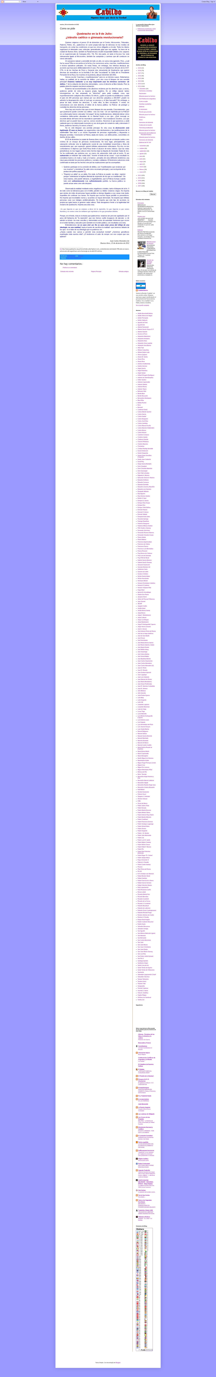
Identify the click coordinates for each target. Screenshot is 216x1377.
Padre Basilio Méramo (144, 817)
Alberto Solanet (142, 332)
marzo (142, 167)
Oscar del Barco (142, 803)
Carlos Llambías (143, 423)
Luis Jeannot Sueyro (144, 727)
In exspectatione (143, 1099)
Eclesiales (141, 203)
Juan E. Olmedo (142, 670)
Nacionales (142, 93)
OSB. (139, 801)
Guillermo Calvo (142, 569)
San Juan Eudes (143, 949)
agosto (142, 153)
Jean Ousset (141, 601)
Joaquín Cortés (142, 606)
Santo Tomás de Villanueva (146, 970)
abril (141, 164)
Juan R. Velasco (142, 688)
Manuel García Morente (145, 736)
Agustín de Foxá (142, 322)
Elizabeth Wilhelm (143, 491)
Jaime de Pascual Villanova (146, 599)
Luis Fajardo (141, 722)
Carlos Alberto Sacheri (144, 412)
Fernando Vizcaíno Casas (145, 535)
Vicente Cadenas (143, 988)
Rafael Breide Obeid (144, 876)
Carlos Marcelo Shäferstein (146, 428)
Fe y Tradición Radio (144, 1096)
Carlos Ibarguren (143, 419)
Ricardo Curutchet (143, 899)
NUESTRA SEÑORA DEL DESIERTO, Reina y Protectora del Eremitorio (146, 1091)
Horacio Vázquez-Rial (144, 587)
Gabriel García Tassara (145, 562)
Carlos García (142, 414)
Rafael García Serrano (144, 883)
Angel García (142, 368)
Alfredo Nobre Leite (144, 352)
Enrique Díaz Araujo (144, 503)
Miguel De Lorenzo (143, 767)
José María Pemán (143, 647)
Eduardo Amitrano (143, 480)
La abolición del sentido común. (146, 1192)
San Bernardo (142, 938)
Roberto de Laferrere (144, 908)
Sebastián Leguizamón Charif (147, 974)
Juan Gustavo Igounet (144, 672)
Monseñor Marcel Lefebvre (146, 780)
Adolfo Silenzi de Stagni (145, 315)
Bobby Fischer (142, 403)
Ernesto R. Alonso (143, 512)
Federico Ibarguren (143, 523)
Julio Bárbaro (142, 691)
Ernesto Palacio (142, 510)
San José (140, 942)
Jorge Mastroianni (143, 622)
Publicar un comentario (70, 267)
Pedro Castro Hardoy (144, 864)
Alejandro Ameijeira (144, 338)
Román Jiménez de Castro (146, 915)
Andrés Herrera (142, 366)
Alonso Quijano (142, 354)
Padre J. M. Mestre (143, 833)
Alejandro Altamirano (144, 336)
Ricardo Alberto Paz (144, 894)
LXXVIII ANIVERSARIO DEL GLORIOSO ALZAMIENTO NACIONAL (146, 1145)
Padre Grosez (142, 828)
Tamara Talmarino (143, 979)
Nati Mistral (141, 789)
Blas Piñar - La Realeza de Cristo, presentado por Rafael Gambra (146, 1122)
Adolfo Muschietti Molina (145, 313)
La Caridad (141, 1061)
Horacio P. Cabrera (143, 585)
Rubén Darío (141, 924)
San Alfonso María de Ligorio (146, 933)
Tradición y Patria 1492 (145, 1210)
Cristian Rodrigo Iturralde (145, 448)
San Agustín (141, 931)
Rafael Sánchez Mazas (145, 885)
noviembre (143, 146)
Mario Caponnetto (143, 753)
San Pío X (141, 958)
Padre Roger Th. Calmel (145, 855)
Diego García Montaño (144, 464)
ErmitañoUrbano (143, 1088)
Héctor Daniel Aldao (144, 576)
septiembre (143, 151)
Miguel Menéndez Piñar (145, 769)
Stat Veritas (142, 1190)
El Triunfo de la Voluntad (145, 1076)
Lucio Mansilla (142, 714)
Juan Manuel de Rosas (145, 679)
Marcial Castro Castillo (144, 745)
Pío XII (140, 871)
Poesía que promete (145, 112)
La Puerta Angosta (144, 1107)
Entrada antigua (124, 271)
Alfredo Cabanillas (143, 350)
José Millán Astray (143, 649)
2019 (139, 68)
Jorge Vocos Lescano (144, 626)
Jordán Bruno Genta (144, 610)
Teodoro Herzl (142, 981)
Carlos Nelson (142, 432)
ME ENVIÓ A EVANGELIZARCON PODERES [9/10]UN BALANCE (146, 1205)
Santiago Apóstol (143, 961)
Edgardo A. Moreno (143, 475)
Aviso (141, 120)
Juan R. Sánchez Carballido (146, 686)
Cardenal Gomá (142, 409)
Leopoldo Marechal (144, 707)
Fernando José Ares (144, 530)
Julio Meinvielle (143, 1104)
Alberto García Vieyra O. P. (146, 329)
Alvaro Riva (141, 359)
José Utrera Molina (143, 654)
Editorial (141, 106)
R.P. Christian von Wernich (146, 874)
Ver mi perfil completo (142, 305)
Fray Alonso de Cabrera (145, 553)
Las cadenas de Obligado (146, 1114)
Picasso (140, 867)
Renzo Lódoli (142, 892)
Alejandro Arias (142, 341)
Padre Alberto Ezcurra (144, 810)
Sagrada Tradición (144, 1170)
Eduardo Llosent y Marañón (146, 487)
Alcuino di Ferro (142, 334)
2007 (139, 186)
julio (141, 156)
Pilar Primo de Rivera (144, 869)
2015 (139, 78)
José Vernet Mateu (143, 656)
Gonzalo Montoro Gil (144, 567)
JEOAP (140, 603)
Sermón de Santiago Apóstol (150, 261)
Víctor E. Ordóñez (143, 993)
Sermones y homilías (145, 91)
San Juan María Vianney (145, 951)
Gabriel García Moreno (145, 560)
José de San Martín (143, 636)
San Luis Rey (142, 954)
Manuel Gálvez (142, 733)
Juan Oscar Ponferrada (145, 684)
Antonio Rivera (142, 386)
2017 (139, 73)
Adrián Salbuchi (142, 320)
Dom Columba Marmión (145, 468)
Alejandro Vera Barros (144, 345)
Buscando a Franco (144, 1043)
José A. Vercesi (142, 629)
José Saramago (142, 652)
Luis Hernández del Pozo (145, 724)
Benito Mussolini (143, 396)
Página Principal (96, 271)
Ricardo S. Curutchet (144, 903)
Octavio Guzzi (142, 794)
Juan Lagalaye (142, 675)
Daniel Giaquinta (143, 453)
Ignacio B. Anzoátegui (144, 592)
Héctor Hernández (143, 578)
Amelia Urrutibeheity (144, 364)
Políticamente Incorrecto (146, 1150)
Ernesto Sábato (142, 514)
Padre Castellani (143, 819)
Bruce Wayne (142, 1054)
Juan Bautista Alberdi (144, 659)
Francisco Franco (143, 546)
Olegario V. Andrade (144, 796)
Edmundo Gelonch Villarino (146, 478)
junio (141, 159)
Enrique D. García (143, 500)
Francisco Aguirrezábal (145, 542)
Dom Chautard (142, 466)
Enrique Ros (141, 505)
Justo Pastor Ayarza (144, 695)
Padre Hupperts (142, 831)
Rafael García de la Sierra (145, 880)
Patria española (143, 1142)
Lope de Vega (142, 709)
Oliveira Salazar (142, 799)
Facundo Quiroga (143, 519)
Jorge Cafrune (142, 617)
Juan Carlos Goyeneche (145, 661)
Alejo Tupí (141, 347)
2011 (139, 175)
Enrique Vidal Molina (144, 507)
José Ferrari (141, 638)
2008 (139, 183)
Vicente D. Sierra (143, 990)
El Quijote (141, 1069)
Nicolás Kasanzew (143, 792)
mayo (141, 161)
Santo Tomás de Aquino (145, 967)
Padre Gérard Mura (143, 826)
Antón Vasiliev (142, 380)
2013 (139, 84)
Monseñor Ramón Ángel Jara (147, 785)
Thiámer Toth (142, 983)
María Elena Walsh (143, 751)
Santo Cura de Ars (143, 965)
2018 (139, 70)
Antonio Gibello (142, 384)
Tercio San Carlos (144, 1195)
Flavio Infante (142, 537)
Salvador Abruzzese (144, 926)
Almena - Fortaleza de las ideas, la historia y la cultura (146, 1036)
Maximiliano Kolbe (143, 760)
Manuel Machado (143, 738)
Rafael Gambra (142, 878)
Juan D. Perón (142, 668)
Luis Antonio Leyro (143, 720)
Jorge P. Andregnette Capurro (147, 624)
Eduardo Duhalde (143, 484)
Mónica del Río (142, 772)
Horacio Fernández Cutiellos (146, 583)
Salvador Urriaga (143, 929)
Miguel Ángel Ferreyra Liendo (147, 763)
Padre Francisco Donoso (145, 822)
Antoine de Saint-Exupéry (145, 377)
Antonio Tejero (142, 389)
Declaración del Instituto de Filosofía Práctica (147, 133)
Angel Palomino (142, 370)
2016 (139, 76)
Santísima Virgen (143, 963)
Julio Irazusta (142, 693)
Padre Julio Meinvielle (144, 835)
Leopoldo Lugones (143, 704)
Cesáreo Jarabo (142, 437)
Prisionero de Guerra (144, 1039)
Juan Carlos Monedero (145, 663)
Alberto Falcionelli (143, 327)
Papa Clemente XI (143, 860)
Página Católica (143, 1159)
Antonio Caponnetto (144, 382)
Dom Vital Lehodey (143, 473)
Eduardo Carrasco (143, 482)
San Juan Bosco (143, 945)
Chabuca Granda (143, 439)
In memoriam (143, 109)
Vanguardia (141, 986)
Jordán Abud (141, 608)
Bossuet (140, 407)
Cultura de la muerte (145, 125)
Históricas (142, 117)
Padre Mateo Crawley (144, 842)
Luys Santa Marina (143, 729)
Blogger (118, 1362)
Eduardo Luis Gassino (144, 489)
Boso (139, 405)
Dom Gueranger (142, 471)
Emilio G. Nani (142, 498)
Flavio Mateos (142, 539)
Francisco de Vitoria (144, 544)
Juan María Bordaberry (145, 681)
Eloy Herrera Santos (144, 496)
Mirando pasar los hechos (147, 96)
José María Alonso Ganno (145, 642)
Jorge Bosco (141, 613)
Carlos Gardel (142, 416)
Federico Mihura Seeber (145, 526)
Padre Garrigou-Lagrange (145, 824)
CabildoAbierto (143, 290)
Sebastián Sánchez (144, 977)
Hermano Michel (143, 581)
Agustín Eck (141, 325)
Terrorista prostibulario (146, 128)
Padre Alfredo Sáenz (144, 812)
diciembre (143, 88)
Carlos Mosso (142, 430)
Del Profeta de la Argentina (147, 99)
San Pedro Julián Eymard (145, 956)
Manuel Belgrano (143, 731)
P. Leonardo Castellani (145, 1136)
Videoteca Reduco (144, 1217)
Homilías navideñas (145, 104)
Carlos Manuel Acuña (144, 425)
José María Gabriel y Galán (146, 645)
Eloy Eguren (141, 493)
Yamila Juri (141, 1000)
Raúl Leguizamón (143, 887)
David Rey (141, 461)
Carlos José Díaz (143, 421)
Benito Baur (141, 393)
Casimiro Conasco (143, 435)
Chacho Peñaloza (143, 441)
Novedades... (142, 1197)
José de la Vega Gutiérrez (145, 633)
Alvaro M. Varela (143, 357)
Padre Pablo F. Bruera (144, 847)
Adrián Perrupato (143, 318)
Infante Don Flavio (143, 594)
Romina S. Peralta (143, 917)
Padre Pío (141, 849)
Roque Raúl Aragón (144, 919)
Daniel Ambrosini (143, 451)
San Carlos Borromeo (144, 940)
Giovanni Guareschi (144, 565)
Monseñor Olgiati (143, 783)
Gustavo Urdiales (143, 574)
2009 (139, 180)
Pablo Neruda (142, 808)
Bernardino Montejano (144, 398)
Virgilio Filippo (142, 995)
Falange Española (143, 521)
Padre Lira (141, 837)
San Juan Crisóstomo (144, 947)
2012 (139, 86)
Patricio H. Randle (143, 862)
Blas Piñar (141, 400)
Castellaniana (142, 1046)
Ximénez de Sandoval (144, 997)
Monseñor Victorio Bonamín (146, 787)
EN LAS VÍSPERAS (143, 1101)
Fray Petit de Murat (143, 558)
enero (141, 172)
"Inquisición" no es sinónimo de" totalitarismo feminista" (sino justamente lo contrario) (146, 1154)
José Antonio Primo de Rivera (147, 631)
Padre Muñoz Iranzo (144, 844)
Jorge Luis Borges (143, 620)
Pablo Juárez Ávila (143, 805)
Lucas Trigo (141, 711)
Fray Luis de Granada (144, 555)
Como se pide (143, 101)
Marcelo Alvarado (143, 740)
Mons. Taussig (142, 774)
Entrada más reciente (67, 271)
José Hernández (143, 640)
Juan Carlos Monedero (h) (74, 258)
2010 (139, 178)
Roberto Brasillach (143, 906)
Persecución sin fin (143, 1160)
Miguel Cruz (141, 765)
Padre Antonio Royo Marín (146, 815)
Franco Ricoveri (142, 551)
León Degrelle (142, 700)
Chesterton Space (144, 1053)
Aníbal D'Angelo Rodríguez (146, 375)
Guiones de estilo (143, 571)
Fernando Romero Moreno (146, 532)
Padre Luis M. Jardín (144, 840)
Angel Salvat (141, 373)
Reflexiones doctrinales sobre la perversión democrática (147, 29)
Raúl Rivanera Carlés (144, 890)
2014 (139, 81)
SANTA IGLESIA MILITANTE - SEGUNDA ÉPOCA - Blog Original (145, 1182)
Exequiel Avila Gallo (144, 516)
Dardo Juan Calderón (144, 459)
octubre (142, 148)
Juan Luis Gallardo (143, 677)
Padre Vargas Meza (144, 857)
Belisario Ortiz (142, 391)
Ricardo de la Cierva (144, 901)
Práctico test (141, 216)
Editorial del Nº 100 (145, 142)
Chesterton (141, 446)
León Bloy (141, 697)
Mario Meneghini (143, 756)
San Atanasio (142, 935)
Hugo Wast (141, 590)
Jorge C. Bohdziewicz (144, 615)
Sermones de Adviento (146, 122)
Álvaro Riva (141, 361)
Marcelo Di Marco (143, 743)
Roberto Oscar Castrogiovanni (147, 910)
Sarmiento (141, 972)
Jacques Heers (142, 597)
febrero (142, 169)
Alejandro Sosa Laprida (145, 343)
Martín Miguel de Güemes (145, 758)
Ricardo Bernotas (143, 896)
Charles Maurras (143, 444)
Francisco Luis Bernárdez (145, 549)
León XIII (140, 702)
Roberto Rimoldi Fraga (145, 912)
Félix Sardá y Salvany (144, 528)
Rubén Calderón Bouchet (145, 922)
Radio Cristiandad (144, 1163)
